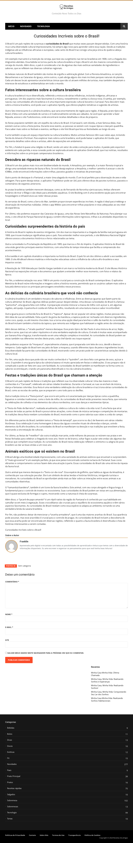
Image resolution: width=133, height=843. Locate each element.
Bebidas (10, 728)
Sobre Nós (44, 835)
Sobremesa (12, 800)
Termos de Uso (58, 835)
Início (11, 26)
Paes (9, 770)
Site (7, 640)
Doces (10, 746)
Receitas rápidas (14, 788)
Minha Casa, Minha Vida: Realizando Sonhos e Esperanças (107, 680)
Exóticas (10, 752)
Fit (8, 758)
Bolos (9, 734)
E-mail (9, 627)
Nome (8, 614)
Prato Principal (13, 776)
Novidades (25, 26)
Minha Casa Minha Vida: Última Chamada (105, 674)
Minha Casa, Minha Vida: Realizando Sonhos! (107, 686)
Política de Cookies (92, 835)
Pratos (10, 782)
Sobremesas (12, 806)
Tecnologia (43, 26)
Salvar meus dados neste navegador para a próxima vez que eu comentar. (45, 653)
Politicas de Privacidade (15, 835)
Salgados (11, 794)
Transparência (74, 835)
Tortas (9, 818)
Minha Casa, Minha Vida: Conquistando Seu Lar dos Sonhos (108, 693)
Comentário (12, 581)
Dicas (9, 740)
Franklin (24, 541)
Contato (32, 835)
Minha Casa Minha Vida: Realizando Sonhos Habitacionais (107, 699)
